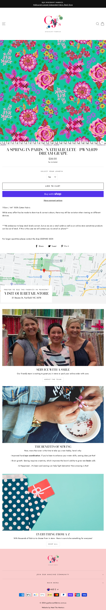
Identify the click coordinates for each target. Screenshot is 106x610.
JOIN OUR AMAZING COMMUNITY (53, 574)
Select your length (52, 171)
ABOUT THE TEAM (53, 379)
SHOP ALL (53, 544)
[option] (53, 3)
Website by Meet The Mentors (53, 607)
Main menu (53, 583)
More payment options (53, 200)
